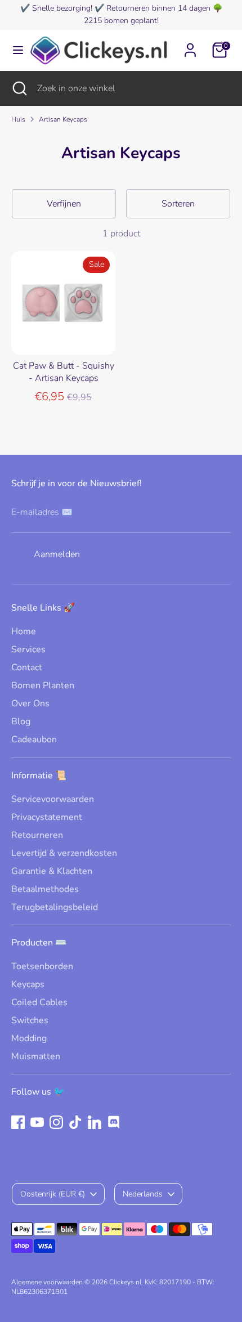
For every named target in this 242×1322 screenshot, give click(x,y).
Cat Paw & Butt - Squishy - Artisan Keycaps (63, 372)
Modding (29, 1038)
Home (23, 631)
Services (28, 649)
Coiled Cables (39, 1002)
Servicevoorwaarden (52, 799)
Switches (29, 1020)
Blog (20, 721)
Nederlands (143, 1194)
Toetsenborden (42, 966)
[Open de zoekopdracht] (18, 88)
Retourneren (37, 835)
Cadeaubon (34, 739)
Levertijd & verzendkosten (64, 853)
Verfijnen (64, 204)
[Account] (190, 45)
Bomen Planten (42, 685)
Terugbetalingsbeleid (54, 907)
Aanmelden (57, 554)
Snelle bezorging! (62, 8)
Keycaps (27, 984)
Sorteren (178, 204)
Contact (26, 667)
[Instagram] (56, 1122)
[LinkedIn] (94, 1122)
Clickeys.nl (125, 1282)
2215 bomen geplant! (121, 20)
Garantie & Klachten (51, 871)
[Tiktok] (75, 1122)
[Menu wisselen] (14, 50)
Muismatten (35, 1056)
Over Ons (30, 703)
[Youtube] (37, 1122)
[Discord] (113, 1122)
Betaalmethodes (45, 889)
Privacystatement (46, 817)
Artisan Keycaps (63, 119)
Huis (18, 119)
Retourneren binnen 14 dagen (158, 8)
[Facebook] (18, 1122)
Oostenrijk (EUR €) (52, 1194)
